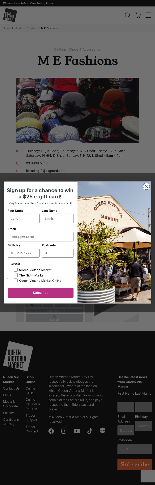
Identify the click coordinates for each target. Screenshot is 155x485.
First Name (15, 211)
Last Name (49, 211)
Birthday (14, 245)
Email (12, 229)
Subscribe (40, 293)
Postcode (49, 245)
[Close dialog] (146, 186)
